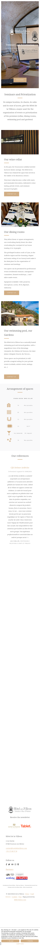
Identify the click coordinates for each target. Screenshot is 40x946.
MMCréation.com (20, 900)
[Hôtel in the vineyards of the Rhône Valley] (26, 826)
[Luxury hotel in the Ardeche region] (14, 826)
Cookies (14, 897)
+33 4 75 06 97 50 (11, 851)
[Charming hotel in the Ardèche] (12, 864)
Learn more (20, 944)
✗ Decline (30, 941)
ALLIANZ (20, 709)
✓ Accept (10, 941)
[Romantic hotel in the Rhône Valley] (11, 878)
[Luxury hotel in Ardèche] (15, 864)
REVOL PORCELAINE (20, 549)
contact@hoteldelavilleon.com (16, 848)
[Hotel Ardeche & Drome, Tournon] (6, 864)
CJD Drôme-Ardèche (20, 467)
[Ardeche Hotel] (19, 874)
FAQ (20, 897)
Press (27, 894)
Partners (9, 869)
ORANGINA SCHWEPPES (20, 630)
